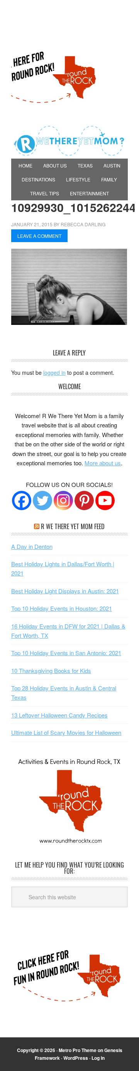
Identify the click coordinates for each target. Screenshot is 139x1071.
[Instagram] (63, 500)
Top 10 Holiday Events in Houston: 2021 (61, 608)
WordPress (75, 1057)
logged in (54, 372)
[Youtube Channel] (105, 500)
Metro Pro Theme (78, 1050)
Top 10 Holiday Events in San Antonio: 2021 (66, 653)
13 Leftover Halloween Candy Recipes (59, 715)
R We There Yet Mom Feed (73, 526)
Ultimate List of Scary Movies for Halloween (66, 732)
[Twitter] (42, 500)
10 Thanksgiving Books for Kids (51, 670)
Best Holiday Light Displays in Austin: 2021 (65, 591)
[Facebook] (21, 500)
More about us (103, 463)
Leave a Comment (39, 235)
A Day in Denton (32, 546)
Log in (98, 1057)
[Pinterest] (84, 500)
